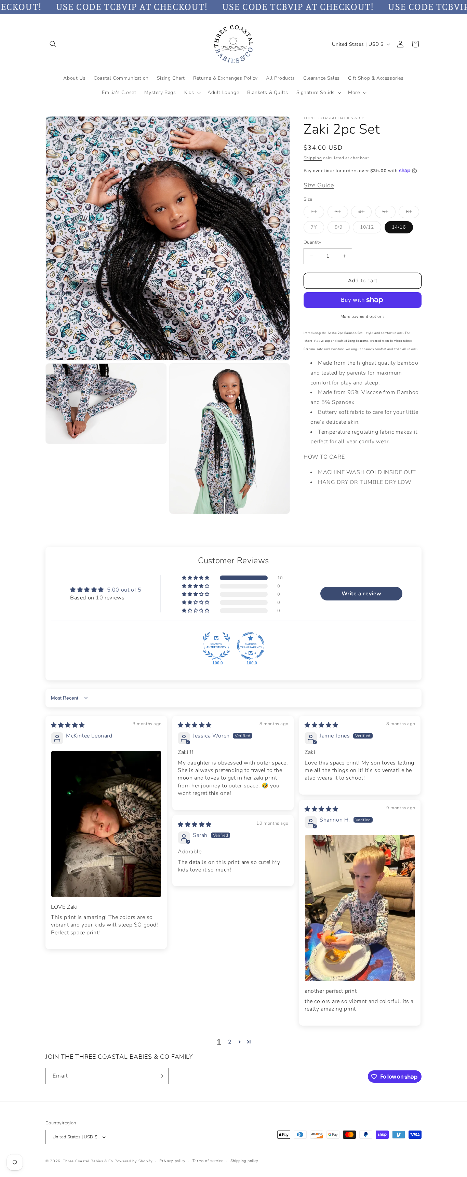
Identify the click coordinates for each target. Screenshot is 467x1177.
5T (389, 213)
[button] (53, 44)
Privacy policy (172, 1160)
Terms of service (208, 1160)
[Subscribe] (160, 1076)
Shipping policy (244, 1160)
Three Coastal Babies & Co (88, 1161)
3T (341, 213)
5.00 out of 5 (124, 590)
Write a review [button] (362, 593)
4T (365, 213)
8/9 (342, 228)
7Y (317, 228)
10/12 (370, 228)
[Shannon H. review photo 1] (360, 908)
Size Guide (319, 185)
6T (412, 213)
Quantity (312, 242)
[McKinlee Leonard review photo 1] (106, 823)
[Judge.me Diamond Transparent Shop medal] (250, 646)
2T (317, 213)
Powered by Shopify (134, 1161)
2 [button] (230, 1042)
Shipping (313, 158)
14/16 (399, 227)
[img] (68, 725)
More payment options (363, 316)
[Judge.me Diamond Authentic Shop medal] (216, 646)
